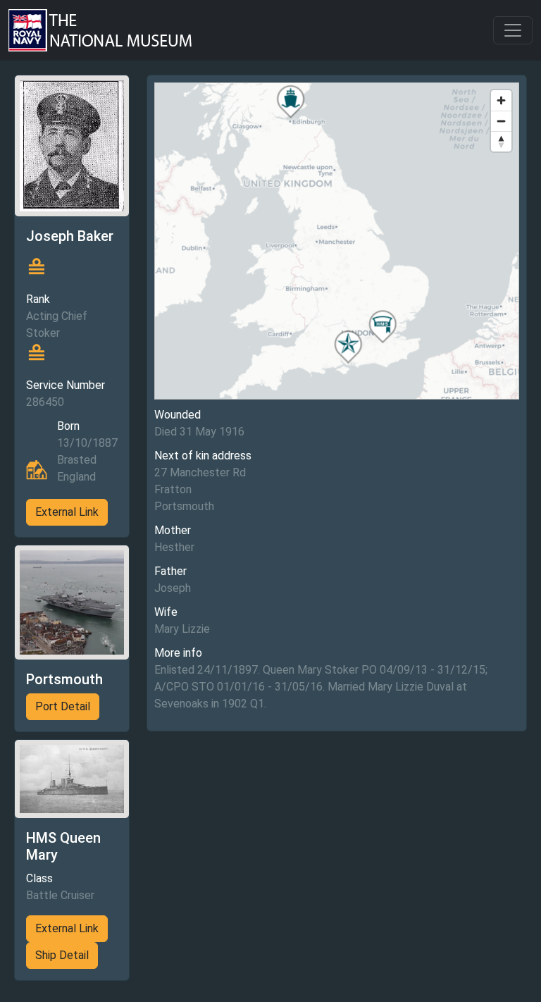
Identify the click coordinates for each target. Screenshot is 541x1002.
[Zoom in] (501, 100)
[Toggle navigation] (513, 30)
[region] (336, 241)
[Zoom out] (501, 121)
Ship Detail (62, 955)
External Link (67, 512)
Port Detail (62, 706)
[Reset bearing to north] (501, 141)
